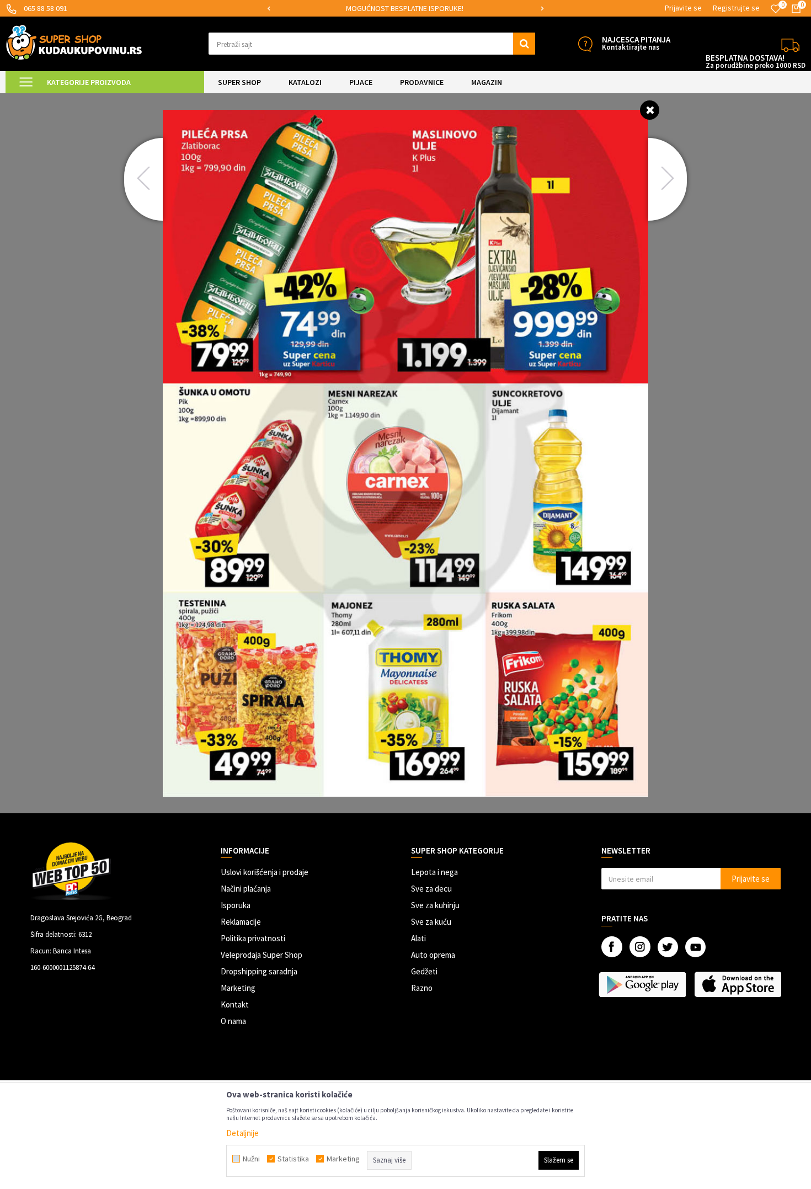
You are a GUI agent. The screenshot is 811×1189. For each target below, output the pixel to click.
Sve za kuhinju (435, 905)
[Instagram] (639, 946)
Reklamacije (241, 922)
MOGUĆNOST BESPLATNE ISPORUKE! (404, 8)
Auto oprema (433, 955)
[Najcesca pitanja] (585, 44)
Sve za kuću (431, 922)
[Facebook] (611, 946)
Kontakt (235, 1004)
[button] (372, 44)
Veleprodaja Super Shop (261, 955)
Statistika (293, 1159)
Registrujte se (736, 8)
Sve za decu (431, 888)
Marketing (238, 988)
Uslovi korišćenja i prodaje (264, 872)
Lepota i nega (434, 872)
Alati (418, 938)
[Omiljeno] (776, 9)
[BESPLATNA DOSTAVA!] (790, 44)
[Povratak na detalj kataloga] (649, 109)
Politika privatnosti (253, 938)
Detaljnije (242, 1133)
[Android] (644, 984)
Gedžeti (424, 971)
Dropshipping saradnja (259, 971)
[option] (405, 8)
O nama (233, 1021)
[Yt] (695, 947)
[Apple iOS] (739, 984)
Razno (422, 988)
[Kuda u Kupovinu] (74, 42)
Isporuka (235, 905)
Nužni (251, 1159)
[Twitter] (668, 947)
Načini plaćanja (246, 888)
